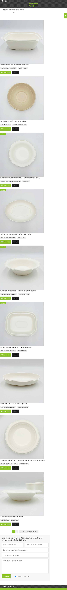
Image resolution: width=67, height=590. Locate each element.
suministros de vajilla (6, 124)
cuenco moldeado (23, 463)
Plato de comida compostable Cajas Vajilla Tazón (15, 234)
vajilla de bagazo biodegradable (8, 294)
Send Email (5, 72)
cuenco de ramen (23, 68)
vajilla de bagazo (5, 520)
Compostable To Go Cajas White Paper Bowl (14, 403)
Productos (10, 9)
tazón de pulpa (14, 520)
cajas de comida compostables (8, 237)
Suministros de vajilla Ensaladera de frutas (13, 121)
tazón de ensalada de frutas (19, 124)
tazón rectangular (22, 350)
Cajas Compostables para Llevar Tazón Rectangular (16, 347)
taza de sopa (26, 181)
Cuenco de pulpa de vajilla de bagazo (11, 516)
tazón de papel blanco (23, 407)
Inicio (5, 9)
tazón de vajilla (21, 237)
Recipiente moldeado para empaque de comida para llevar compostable (22, 460)
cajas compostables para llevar (8, 350)
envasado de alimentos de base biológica (11, 181)
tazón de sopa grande (24, 294)
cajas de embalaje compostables (8, 68)
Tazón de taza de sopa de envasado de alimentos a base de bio (19, 177)
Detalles (16, 72)
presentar (6, 576)
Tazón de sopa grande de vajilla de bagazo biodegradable (18, 290)
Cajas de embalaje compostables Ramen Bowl (14, 64)
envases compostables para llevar (9, 463)
